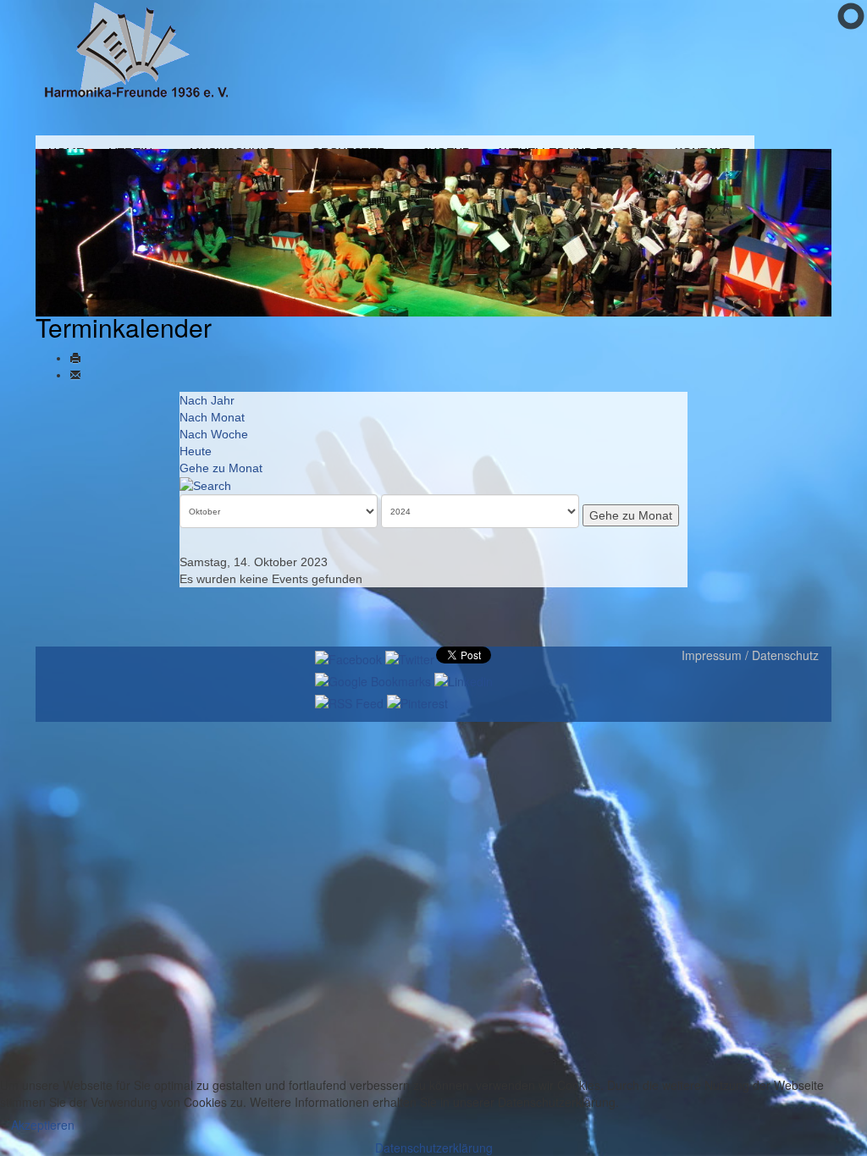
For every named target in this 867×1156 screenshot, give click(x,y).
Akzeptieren (43, 1124)
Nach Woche (213, 434)
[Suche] (205, 485)
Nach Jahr (207, 400)
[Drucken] (75, 358)
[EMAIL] (75, 375)
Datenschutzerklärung (434, 1147)
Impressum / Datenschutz (750, 655)
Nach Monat (212, 417)
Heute (195, 451)
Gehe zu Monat (220, 468)
